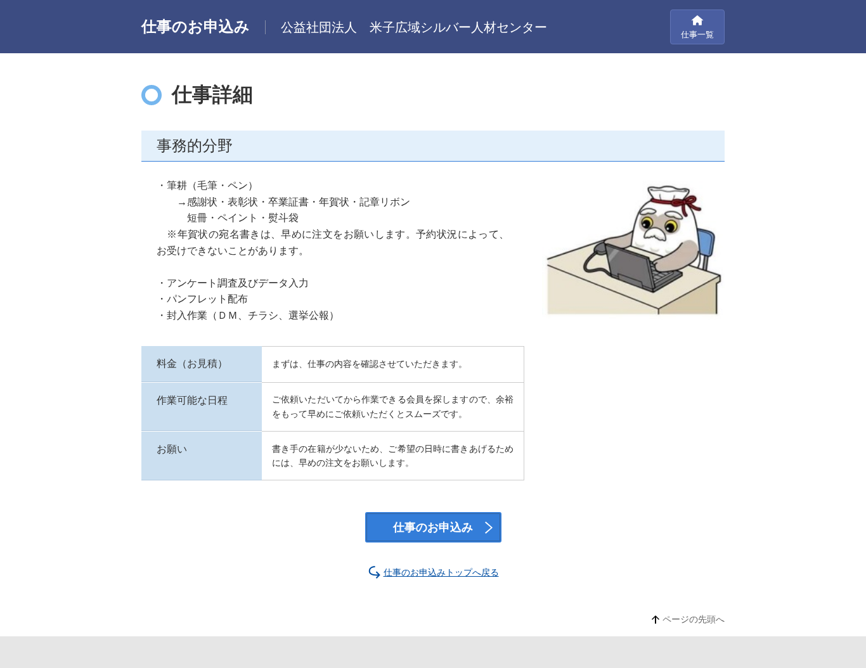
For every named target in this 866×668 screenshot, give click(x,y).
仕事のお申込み (433, 527)
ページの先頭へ (693, 619)
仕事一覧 (697, 34)
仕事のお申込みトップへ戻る (441, 572)
